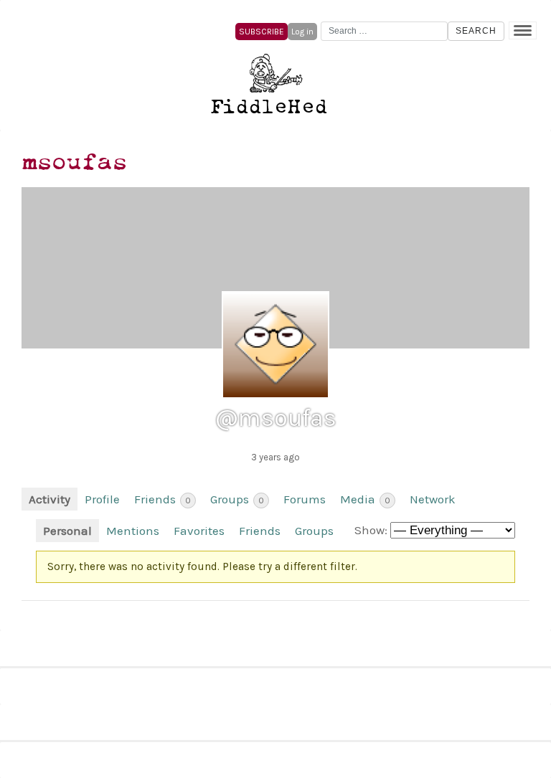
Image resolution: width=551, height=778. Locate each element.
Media (365, 499)
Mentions (132, 530)
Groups (237, 499)
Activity (49, 499)
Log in (302, 32)
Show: (370, 530)
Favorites (199, 530)
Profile (102, 499)
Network (433, 499)
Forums (304, 499)
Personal (67, 530)
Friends (162, 499)
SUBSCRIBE (261, 32)
